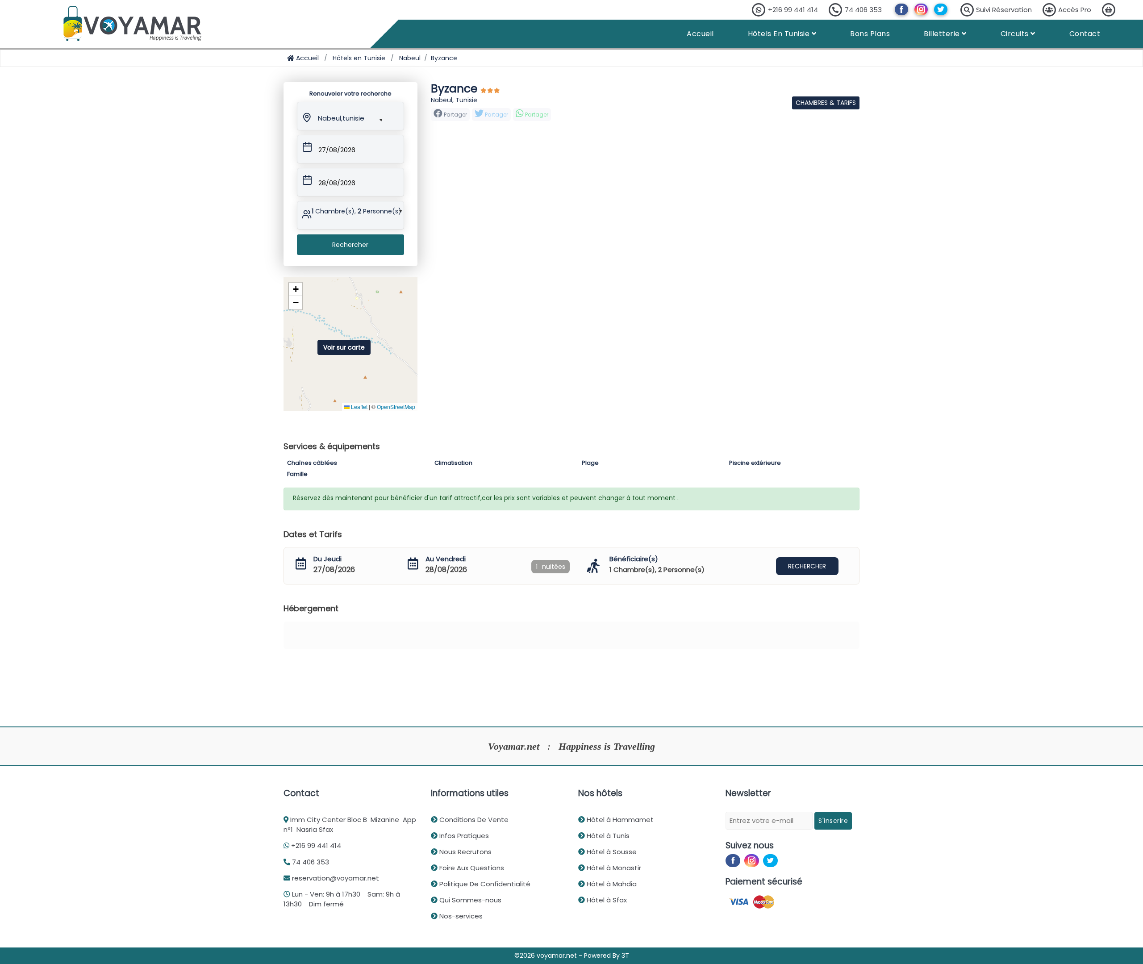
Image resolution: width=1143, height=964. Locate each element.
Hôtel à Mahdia (611, 884)
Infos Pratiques (463, 835)
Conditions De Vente (473, 819)
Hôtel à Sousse (611, 851)
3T (625, 955)
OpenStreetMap (396, 406)
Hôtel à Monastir (613, 867)
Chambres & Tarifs (826, 102)
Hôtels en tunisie (780, 34)
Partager (496, 114)
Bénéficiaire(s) (633, 558)
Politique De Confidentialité (484, 884)
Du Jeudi (327, 558)
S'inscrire (833, 820)
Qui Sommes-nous (469, 900)
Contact (1085, 34)
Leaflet (358, 406)
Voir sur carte (344, 347)
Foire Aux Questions (471, 867)
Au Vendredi (445, 558)
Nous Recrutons (465, 851)
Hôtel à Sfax (606, 900)
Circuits (1016, 34)
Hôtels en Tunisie (359, 58)
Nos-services (460, 916)
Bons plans (870, 34)
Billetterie (943, 34)
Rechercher (350, 244)
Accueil (700, 34)
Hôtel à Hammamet (619, 819)
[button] (343, 116)
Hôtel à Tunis (607, 835)
